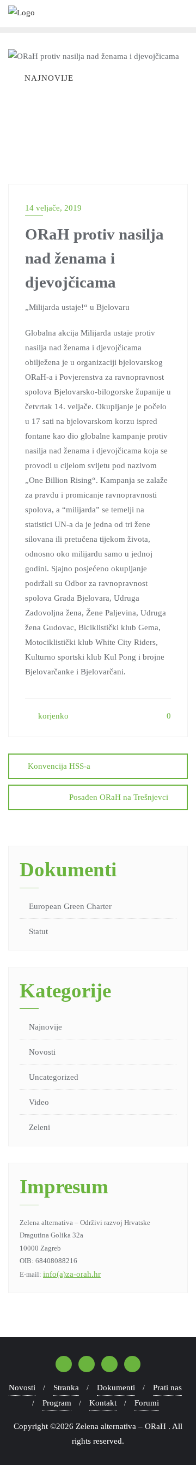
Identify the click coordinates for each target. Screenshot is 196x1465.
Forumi (146, 1402)
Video (39, 1102)
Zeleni (39, 1127)
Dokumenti (116, 1387)
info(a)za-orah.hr (72, 1274)
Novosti (42, 1052)
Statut (38, 931)
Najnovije (45, 1026)
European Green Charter (70, 906)
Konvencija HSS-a (59, 766)
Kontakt (103, 1402)
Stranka (66, 1387)
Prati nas (167, 1387)
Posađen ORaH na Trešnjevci (118, 797)
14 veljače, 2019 (53, 208)
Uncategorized (53, 1077)
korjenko (52, 715)
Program (56, 1402)
